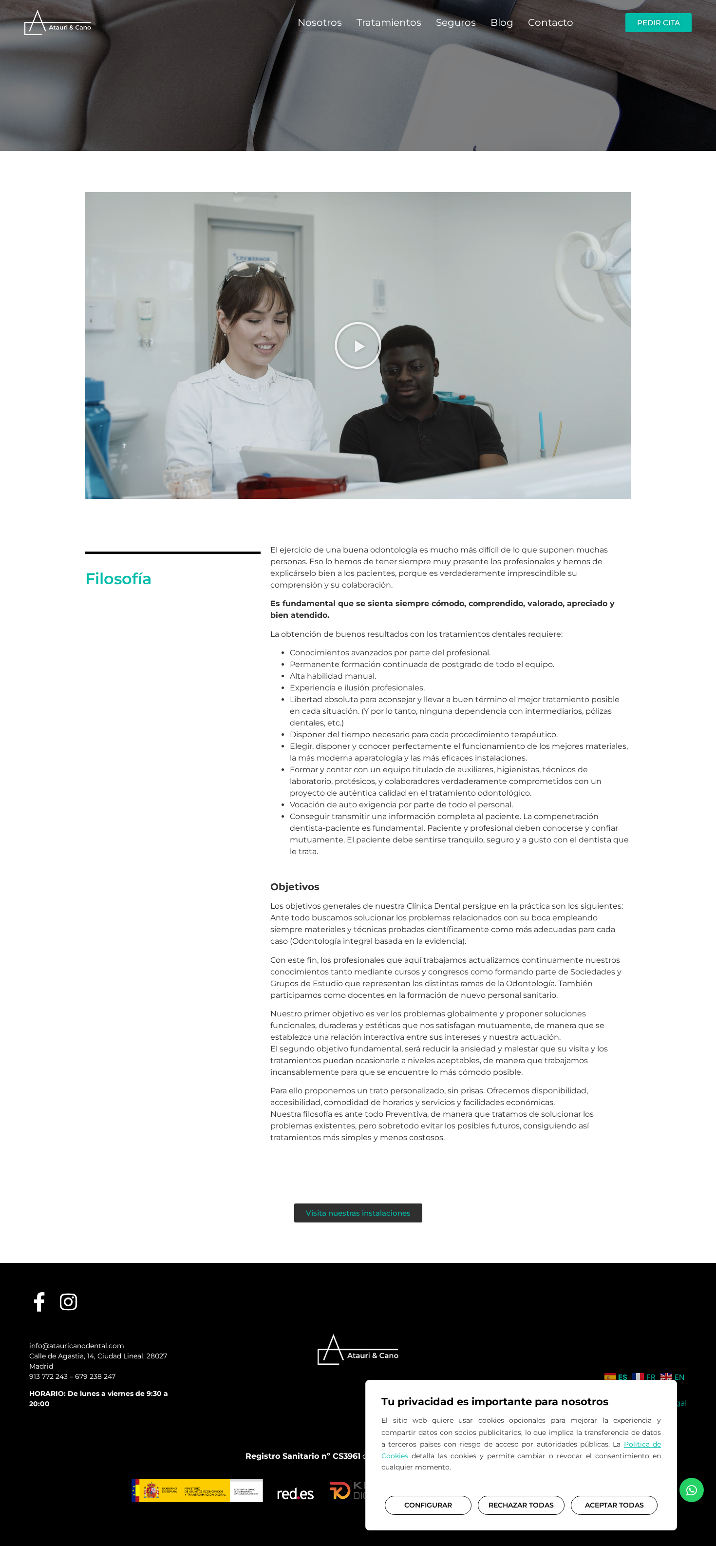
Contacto (550, 22)
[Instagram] (68, 1302)
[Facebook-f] (39, 1302)
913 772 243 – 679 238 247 (72, 1376)
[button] (358, 345)
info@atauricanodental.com (76, 1345)
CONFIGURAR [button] (428, 1504)
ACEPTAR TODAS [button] (614, 1504)
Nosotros (320, 22)
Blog (501, 22)
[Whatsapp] (691, 1490)
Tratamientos (389, 22)
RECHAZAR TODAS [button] (521, 1504)
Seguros (456, 22)
